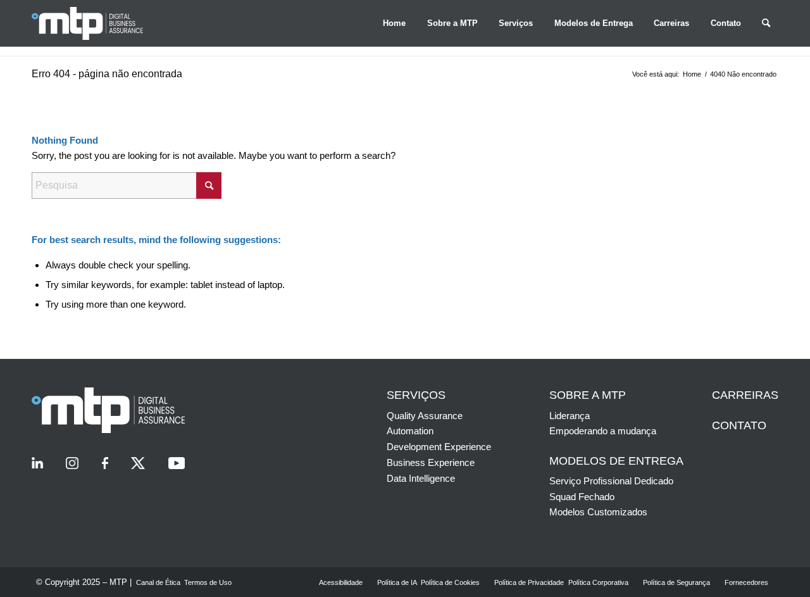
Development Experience (439, 446)
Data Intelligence (421, 478)
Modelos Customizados (598, 511)
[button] (394, 23)
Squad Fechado (581, 496)
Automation (410, 430)
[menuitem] (394, 23)
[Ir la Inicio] (101, 23)
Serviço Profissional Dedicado (611, 480)
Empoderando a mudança (602, 430)
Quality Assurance (425, 415)
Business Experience (431, 462)
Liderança (569, 415)
